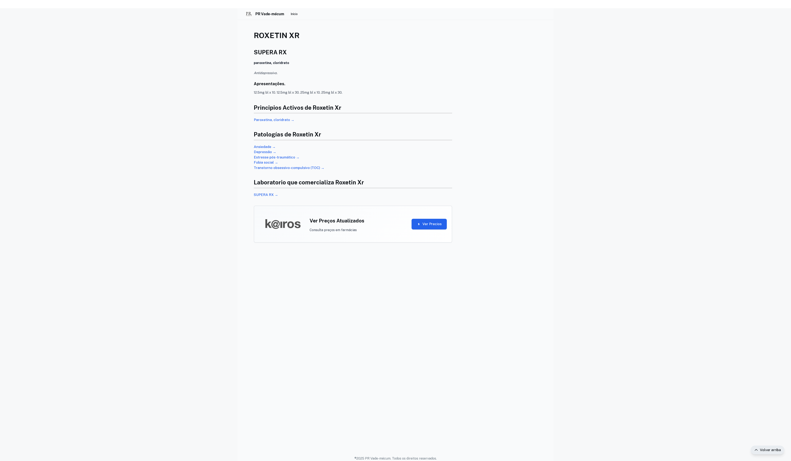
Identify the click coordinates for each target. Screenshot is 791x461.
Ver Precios (432, 224)
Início (294, 14)
